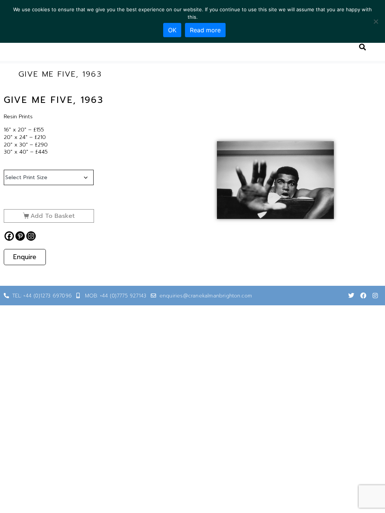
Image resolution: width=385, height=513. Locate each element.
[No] (375, 21)
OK (172, 30)
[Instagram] (31, 236)
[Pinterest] (20, 236)
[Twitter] (351, 296)
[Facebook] (9, 236)
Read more (205, 30)
